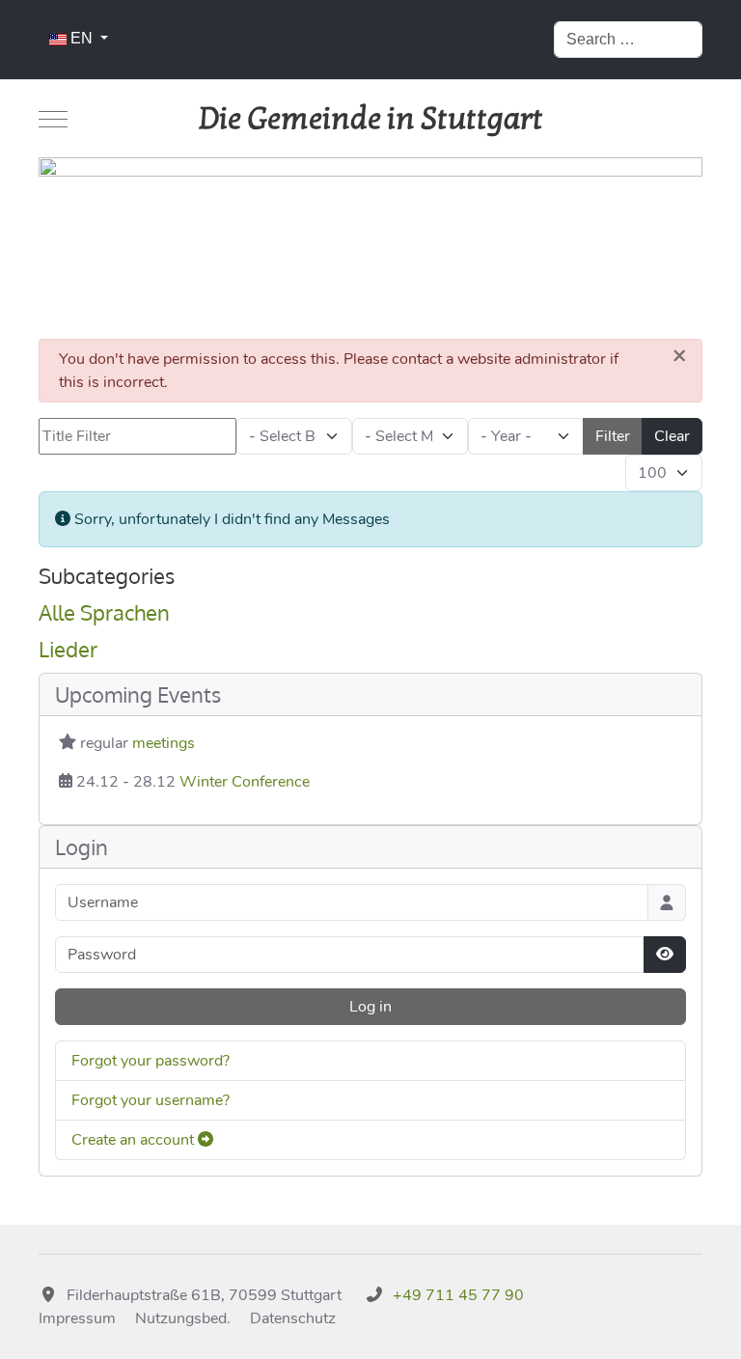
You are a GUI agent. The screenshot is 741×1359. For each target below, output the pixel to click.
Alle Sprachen (104, 611)
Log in (370, 1006)
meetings (163, 743)
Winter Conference (244, 781)
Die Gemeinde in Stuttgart (371, 118)
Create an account (134, 1140)
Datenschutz (293, 1318)
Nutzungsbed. (183, 1318)
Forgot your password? (150, 1060)
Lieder (68, 648)
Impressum (77, 1318)
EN (81, 38)
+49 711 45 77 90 (458, 1295)
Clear (672, 436)
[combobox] (628, 39)
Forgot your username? (150, 1100)
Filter (612, 436)
